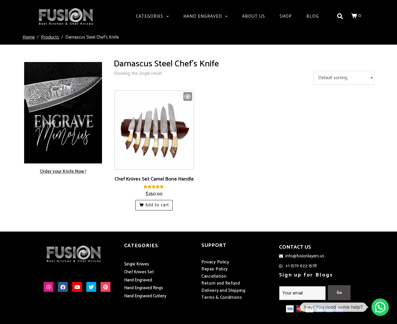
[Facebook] (63, 287)
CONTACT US (295, 247)
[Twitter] (91, 287)
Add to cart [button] (157, 205)
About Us (253, 16)
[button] (380, 307)
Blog (312, 16)
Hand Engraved (202, 16)
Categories (149, 16)
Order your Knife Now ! (63, 171)
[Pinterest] (105, 287)
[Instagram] (48, 287)
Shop (286, 16)
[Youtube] (77, 287)
